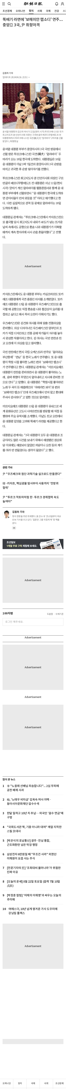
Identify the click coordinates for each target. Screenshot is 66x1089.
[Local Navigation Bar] (3, 4)
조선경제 (59, 1083)
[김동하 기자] (7, 514)
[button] (3, 4)
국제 (33, 1083)
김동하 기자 (8, 73)
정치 (20, 1083)
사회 (46, 1083)
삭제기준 (59, 614)
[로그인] (62, 4)
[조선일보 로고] (33, 4)
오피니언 (7, 1083)
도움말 (50, 614)
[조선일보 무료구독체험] (33, 544)
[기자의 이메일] (14, 528)
